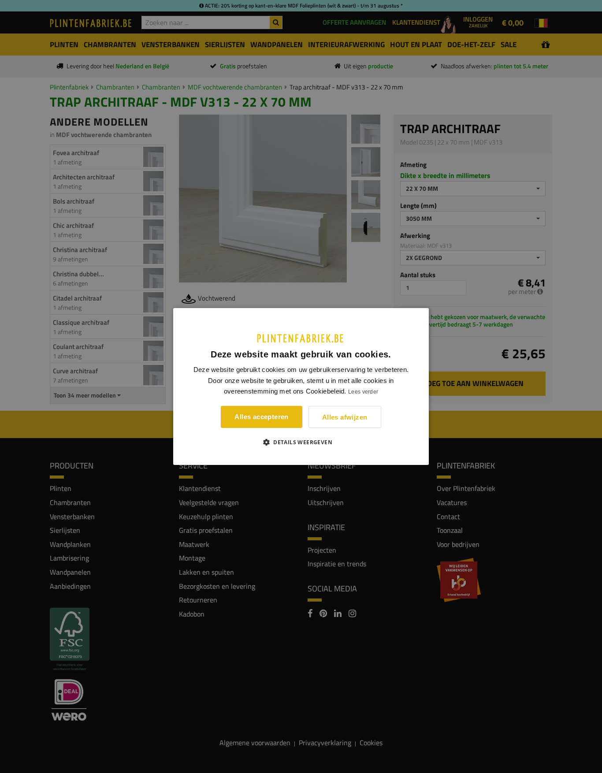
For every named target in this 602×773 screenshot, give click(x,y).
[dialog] (301, 386)
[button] (301, 442)
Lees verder (363, 392)
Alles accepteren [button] (261, 416)
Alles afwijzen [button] (345, 417)
